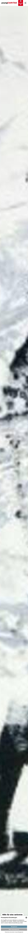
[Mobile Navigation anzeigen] (25, 3)
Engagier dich (21, 4)
